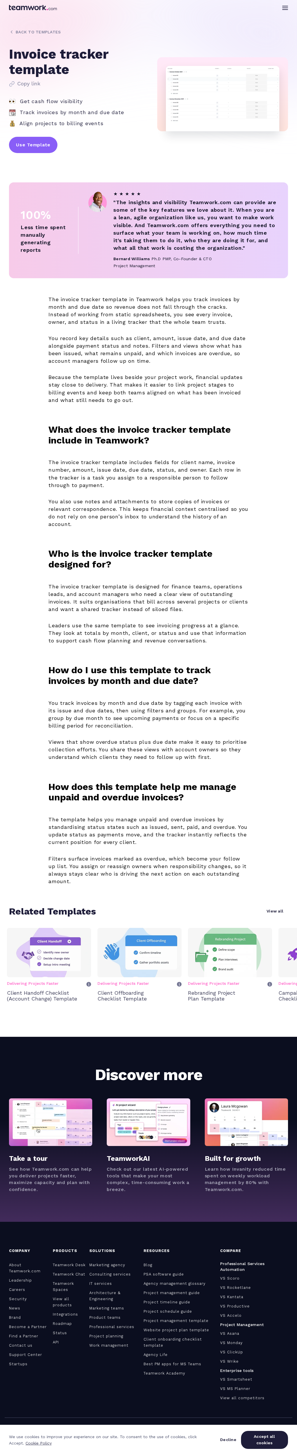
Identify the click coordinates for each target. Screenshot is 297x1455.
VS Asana (229, 1333)
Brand (15, 1317)
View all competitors (242, 1398)
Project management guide (172, 1293)
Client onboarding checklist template (173, 1342)
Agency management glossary (175, 1283)
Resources (157, 1251)
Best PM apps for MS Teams (172, 1364)
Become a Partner (28, 1327)
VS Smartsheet (236, 1379)
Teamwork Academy (164, 1373)
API (56, 1342)
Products (65, 1251)
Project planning (106, 1336)
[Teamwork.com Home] (33, 7)
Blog (148, 1265)
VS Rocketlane (235, 1287)
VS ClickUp (231, 1352)
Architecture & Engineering (105, 1296)
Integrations (65, 1314)
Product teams (105, 1317)
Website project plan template (176, 1330)
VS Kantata (231, 1297)
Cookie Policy (39, 1443)
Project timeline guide (167, 1302)
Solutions (102, 1251)
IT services (100, 1283)
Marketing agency (107, 1265)
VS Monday (231, 1343)
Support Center (25, 1354)
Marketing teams (106, 1308)
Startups (18, 1364)
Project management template (176, 1321)
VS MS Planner (235, 1388)
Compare (230, 1251)
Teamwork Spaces (63, 1286)
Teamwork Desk (69, 1265)
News (14, 1308)
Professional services (111, 1327)
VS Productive (235, 1306)
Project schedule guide (168, 1311)
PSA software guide (164, 1274)
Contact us (20, 1345)
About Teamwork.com (25, 1268)
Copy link (28, 83)
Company (19, 1251)
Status (60, 1333)
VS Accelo (231, 1315)
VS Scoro (230, 1278)
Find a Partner (23, 1336)
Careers (17, 1289)
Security (18, 1299)
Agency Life (156, 1354)
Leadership (20, 1280)
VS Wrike (229, 1361)
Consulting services (110, 1274)
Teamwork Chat (69, 1274)
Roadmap (62, 1323)
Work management (108, 1345)
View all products (62, 1302)
